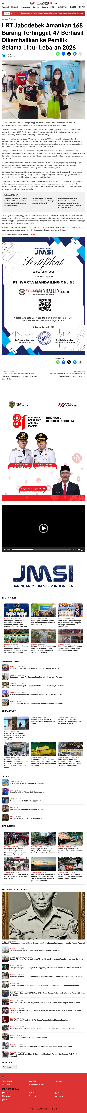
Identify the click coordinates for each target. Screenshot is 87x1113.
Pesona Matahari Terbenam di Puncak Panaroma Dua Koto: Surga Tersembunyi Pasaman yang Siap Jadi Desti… (43, 877)
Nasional (13, 948)
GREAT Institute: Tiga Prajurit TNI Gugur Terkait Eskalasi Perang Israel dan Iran (41, 1020)
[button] (43, 528)
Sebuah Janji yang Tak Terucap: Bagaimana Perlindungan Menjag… (36, 677)
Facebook (7, 1093)
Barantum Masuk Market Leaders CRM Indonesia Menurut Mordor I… (37, 703)
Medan (6, 732)
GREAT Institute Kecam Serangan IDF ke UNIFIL (29, 1038)
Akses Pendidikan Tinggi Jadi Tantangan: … (27, 792)
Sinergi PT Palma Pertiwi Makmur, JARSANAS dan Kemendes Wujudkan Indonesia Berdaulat (46, 959)
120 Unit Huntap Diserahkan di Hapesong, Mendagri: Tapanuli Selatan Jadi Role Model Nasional (44, 1055)
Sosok (4, 941)
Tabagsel (7, 619)
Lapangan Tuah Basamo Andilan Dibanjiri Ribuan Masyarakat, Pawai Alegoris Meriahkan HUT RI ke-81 (15, 852)
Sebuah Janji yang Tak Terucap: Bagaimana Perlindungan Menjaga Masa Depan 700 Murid (43, 201)
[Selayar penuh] (82, 550)
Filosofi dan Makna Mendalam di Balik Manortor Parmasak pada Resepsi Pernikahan (70, 648)
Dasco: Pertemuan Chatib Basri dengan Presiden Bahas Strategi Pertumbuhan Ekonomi (44, 985)
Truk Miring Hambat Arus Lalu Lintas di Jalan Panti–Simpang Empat (70, 851)
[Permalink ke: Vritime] (4, 55)
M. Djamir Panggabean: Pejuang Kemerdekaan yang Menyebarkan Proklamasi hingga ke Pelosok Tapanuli (43, 943)
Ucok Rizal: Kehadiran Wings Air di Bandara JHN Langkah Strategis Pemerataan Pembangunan (69, 624)
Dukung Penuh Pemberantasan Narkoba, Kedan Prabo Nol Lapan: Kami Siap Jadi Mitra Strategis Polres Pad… (43, 649)
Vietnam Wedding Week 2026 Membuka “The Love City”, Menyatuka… (37, 686)
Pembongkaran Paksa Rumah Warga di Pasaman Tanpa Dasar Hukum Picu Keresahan (43, 851)
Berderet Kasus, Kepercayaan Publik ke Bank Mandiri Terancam (35, 950)
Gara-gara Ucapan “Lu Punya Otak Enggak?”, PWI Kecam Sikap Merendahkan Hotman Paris (46, 968)
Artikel (12, 781)
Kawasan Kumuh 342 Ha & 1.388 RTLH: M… (27, 801)
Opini (11, 808)
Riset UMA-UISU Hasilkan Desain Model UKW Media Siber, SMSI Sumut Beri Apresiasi (14, 737)
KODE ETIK (32, 1081)
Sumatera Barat (9, 847)
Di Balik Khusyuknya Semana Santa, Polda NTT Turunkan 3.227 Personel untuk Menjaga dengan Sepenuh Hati (19, 375)
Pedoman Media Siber (36, 1084)
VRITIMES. (33, 234)
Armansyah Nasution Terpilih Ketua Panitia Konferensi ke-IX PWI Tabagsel (43, 623)
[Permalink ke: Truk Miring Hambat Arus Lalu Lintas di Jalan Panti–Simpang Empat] (70, 838)
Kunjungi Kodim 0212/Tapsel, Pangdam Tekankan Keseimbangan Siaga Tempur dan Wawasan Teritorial (16, 649)
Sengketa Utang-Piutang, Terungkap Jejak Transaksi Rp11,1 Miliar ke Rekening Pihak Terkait (46, 977)
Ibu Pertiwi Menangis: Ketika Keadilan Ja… (27, 818)
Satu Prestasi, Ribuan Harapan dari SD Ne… (27, 810)
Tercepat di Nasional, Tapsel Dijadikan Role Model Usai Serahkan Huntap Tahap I (41, 1046)
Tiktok (6, 1100)
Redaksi (59, 1081)
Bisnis (12, 666)
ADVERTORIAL (14, 957)
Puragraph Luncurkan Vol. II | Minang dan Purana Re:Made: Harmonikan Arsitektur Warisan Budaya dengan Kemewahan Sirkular (15, 202)
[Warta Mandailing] (43, 3)
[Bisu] (78, 550)
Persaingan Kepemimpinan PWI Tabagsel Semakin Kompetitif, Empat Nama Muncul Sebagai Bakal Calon (15, 624)
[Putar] (5, 550)
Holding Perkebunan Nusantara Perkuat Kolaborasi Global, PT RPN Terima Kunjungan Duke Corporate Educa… (16, 763)
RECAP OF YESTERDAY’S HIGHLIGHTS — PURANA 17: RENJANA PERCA (70, 721)
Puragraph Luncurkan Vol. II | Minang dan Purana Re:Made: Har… (35, 668)
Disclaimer (6, 1084)
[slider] (41, 549)
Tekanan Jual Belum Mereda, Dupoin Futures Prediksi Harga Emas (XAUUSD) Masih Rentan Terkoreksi (43, 762)
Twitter (33, 1093)
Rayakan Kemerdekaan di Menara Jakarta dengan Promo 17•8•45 (43, 721)
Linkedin (33, 1096)
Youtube (60, 1096)
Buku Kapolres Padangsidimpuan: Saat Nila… (28, 784)
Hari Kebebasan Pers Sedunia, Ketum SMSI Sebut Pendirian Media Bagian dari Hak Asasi (45, 1003)
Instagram (7, 1096)
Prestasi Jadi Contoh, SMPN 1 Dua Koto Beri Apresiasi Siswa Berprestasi (16, 876)
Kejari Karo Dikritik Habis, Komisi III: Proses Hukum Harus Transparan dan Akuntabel (43, 1029)
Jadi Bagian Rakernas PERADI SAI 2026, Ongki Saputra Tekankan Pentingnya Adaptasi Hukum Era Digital (47, 994)
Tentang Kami (7, 1081)
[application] (43, 528)
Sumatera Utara (36, 717)
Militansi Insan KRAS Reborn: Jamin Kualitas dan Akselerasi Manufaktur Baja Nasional (67, 374)
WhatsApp (61, 1093)
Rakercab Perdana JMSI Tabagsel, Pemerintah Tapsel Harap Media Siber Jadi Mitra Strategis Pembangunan (69, 762)
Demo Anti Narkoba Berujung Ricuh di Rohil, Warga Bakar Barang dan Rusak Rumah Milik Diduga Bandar (45, 1011)
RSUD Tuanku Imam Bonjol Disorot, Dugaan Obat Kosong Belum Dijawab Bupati (70, 876)
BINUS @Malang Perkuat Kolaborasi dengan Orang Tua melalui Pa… (37, 695)
